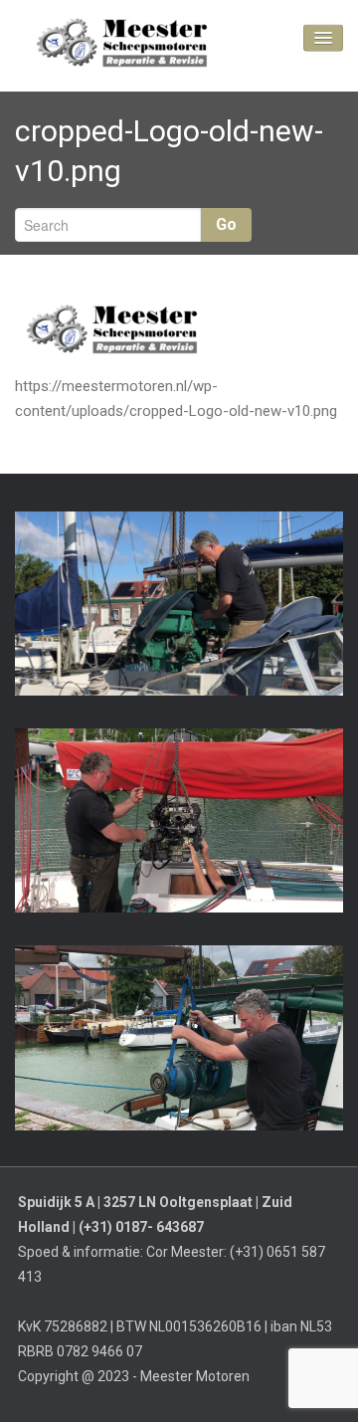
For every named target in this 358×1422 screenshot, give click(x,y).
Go (226, 224)
